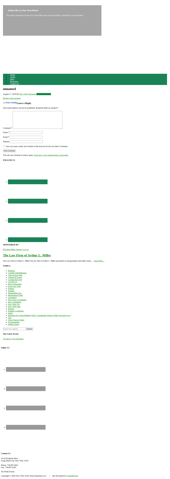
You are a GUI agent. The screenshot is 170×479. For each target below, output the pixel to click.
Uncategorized (13, 322)
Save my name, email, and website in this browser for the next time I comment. (37, 146)
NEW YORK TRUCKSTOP (14, 4)
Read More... (99, 261)
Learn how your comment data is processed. (51, 155)
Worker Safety (13, 324)
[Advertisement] (85, 54)
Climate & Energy (15, 277)
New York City (14, 304)
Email (6, 137)
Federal (11, 289)
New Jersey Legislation (17, 300)
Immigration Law (15, 293)
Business (11, 271)
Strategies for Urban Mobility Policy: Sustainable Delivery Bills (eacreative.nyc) (39, 315)
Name (6, 132)
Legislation (12, 298)
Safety (10, 313)
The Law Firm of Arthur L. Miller (27, 255)
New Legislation (14, 302)
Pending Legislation (16, 311)
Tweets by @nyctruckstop (13, 339)
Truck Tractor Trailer (16, 320)
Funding (11, 291)
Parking (11, 309)
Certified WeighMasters (17, 273)
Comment (7, 128)
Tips (9, 318)
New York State (14, 306)
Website (6, 142)
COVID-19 (12, 282)
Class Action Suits (15, 275)
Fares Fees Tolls (14, 286)
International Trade (15, 295)
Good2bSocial (72, 476)
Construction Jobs (15, 280)
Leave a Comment (43, 94)
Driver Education (15, 284)
